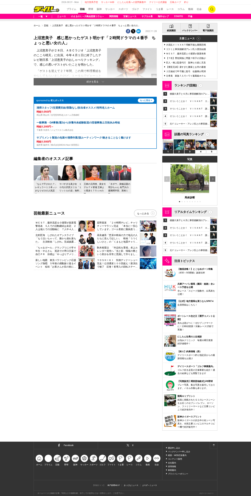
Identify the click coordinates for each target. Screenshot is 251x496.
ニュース (61, 16)
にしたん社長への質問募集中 (131, 2)
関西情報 (113, 16)
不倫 (190, 16)
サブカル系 (147, 16)
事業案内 (172, 470)
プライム (71, 9)
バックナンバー (190, 30)
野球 (90, 9)
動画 (190, 9)
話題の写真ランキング (189, 134)
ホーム (37, 25)
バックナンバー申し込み (179, 451)
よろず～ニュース (149, 485)
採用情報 (172, 466)
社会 (199, 9)
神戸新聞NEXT (113, 485)
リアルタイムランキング (190, 211)
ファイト (147, 9)
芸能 (82, 9)
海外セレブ (163, 16)
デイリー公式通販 (158, 2)
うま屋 (159, 9)
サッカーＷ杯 (107, 2)
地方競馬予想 (91, 2)
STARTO (178, 16)
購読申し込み (174, 448)
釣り (186, 2)
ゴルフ (135, 9)
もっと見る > (146, 100)
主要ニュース (187, 38)
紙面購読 (171, 30)
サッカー (110, 9)
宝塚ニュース (130, 16)
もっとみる (143, 213)
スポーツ (123, 9)
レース (170, 9)
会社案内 (172, 463)
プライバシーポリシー (178, 474)
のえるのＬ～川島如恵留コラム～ (87, 16)
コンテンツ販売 (175, 459)
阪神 (99, 9)
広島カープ (175, 2)
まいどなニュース (131, 485)
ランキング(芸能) (185, 85)
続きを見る (92, 81)
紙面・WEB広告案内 (177, 455)
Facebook (68, 445)
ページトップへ (213, 445)
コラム (181, 9)
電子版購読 (208, 30)
